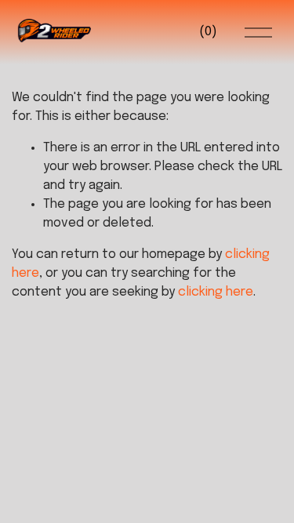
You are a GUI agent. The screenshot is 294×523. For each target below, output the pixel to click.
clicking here (215, 292)
